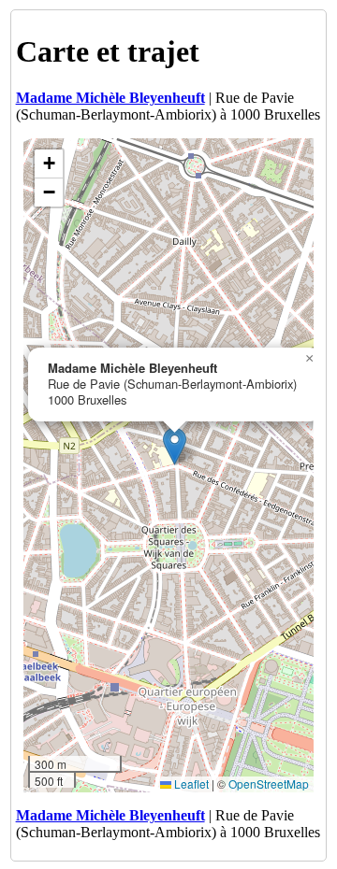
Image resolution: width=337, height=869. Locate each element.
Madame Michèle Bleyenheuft (110, 98)
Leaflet (190, 783)
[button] (174, 446)
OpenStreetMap (268, 783)
